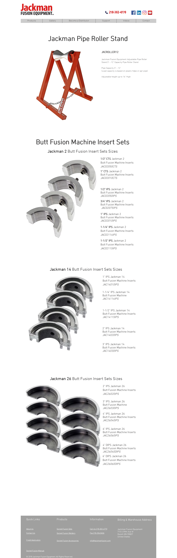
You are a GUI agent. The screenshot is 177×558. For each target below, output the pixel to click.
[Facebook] (133, 13)
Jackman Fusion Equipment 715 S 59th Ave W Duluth (130, 532)
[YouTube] (150, 13)
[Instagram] (144, 13)
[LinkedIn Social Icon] (139, 13)
